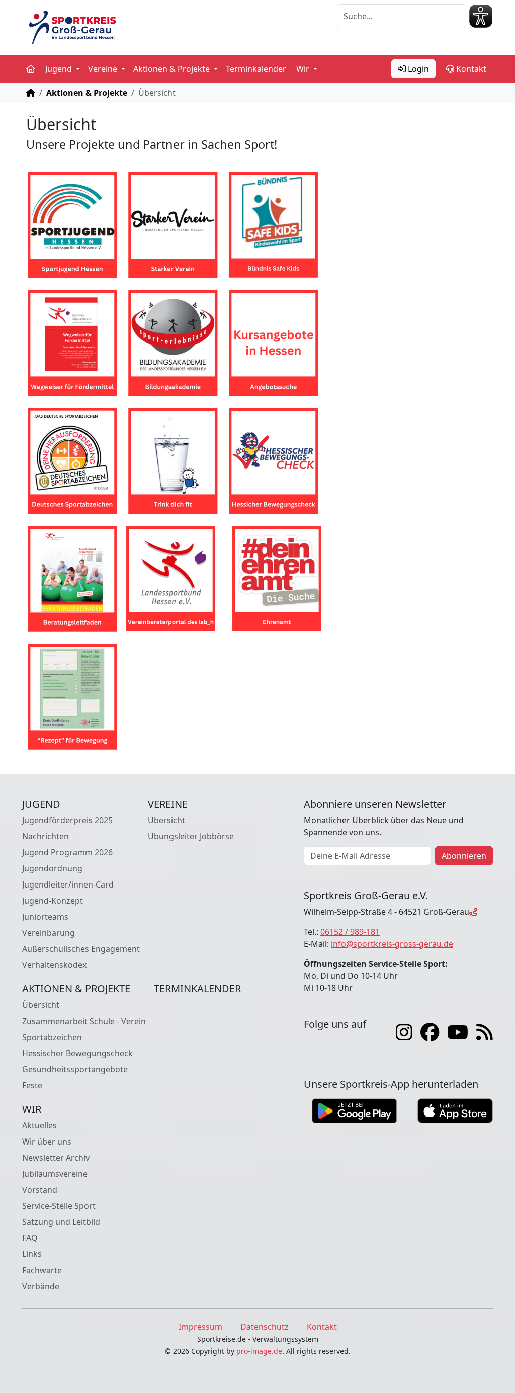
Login (417, 68)
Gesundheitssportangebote (75, 1069)
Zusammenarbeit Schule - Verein (84, 1021)
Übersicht (166, 820)
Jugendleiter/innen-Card (68, 884)
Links (32, 1253)
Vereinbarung (48, 932)
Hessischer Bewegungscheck (77, 1053)
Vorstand (39, 1189)
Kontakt (470, 68)
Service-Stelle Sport (59, 1205)
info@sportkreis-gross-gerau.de (392, 943)
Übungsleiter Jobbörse (191, 836)
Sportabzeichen (52, 1037)
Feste (32, 1085)
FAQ (30, 1237)
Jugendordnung (52, 868)
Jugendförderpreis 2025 (67, 820)
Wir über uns (46, 1141)
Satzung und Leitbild (61, 1221)
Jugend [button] (59, 68)
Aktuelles (39, 1125)
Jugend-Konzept (52, 900)
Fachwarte (42, 1270)
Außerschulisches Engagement (81, 948)
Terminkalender (256, 68)
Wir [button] (303, 68)
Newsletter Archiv (56, 1157)
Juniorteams (45, 916)
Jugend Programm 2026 (67, 852)
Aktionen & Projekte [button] (172, 68)
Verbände (40, 1286)
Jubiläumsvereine (55, 1173)
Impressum (200, 1326)
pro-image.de (259, 1351)
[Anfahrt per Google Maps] (473, 911)
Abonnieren (464, 855)
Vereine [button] (103, 68)
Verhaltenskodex (54, 964)
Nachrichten (45, 836)
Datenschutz (264, 1326)
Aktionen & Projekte (86, 92)
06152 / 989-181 (350, 931)
